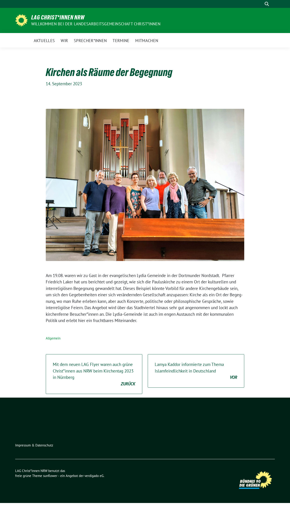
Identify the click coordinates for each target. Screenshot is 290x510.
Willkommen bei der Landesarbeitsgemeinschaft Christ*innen (95, 23)
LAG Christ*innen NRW (58, 17)
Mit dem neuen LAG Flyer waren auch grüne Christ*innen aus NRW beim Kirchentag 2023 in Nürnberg (94, 374)
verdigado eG (94, 476)
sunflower (50, 476)
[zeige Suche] (266, 4)
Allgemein (53, 338)
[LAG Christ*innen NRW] (21, 20)
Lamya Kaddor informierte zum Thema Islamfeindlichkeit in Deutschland (196, 371)
